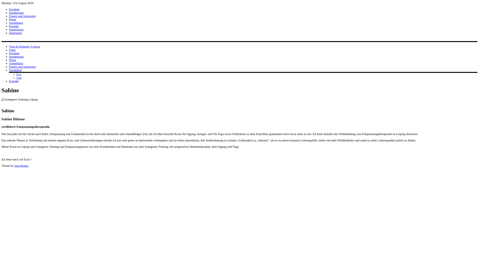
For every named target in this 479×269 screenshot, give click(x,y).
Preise (12, 19)
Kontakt (14, 26)
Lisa (19, 77)
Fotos (12, 50)
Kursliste (14, 9)
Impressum (15, 33)
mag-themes (21, 165)
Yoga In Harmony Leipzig (24, 46)
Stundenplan (16, 12)
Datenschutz (16, 29)
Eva (18, 74)
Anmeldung (16, 22)
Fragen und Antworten (22, 16)
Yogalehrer (15, 70)
